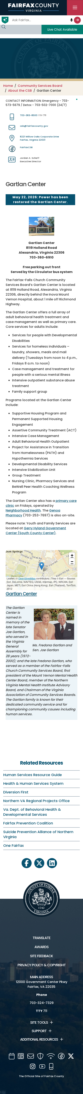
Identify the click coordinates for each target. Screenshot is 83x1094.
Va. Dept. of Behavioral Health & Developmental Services (32, 812)
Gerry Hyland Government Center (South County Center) (36, 530)
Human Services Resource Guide (32, 774)
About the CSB (20, 90)
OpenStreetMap (27, 578)
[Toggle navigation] (75, 7)
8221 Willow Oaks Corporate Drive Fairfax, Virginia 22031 (39, 138)
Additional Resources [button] (39, 1039)
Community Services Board (40, 85)
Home (8, 85)
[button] (41, 566)
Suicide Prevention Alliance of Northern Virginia (38, 834)
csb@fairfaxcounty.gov (34, 126)
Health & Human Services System (33, 783)
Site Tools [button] (39, 1022)
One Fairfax (13, 845)
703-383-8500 (28, 115)
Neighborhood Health (23, 510)
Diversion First (15, 792)
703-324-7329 (42, 1003)
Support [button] (39, 1031)
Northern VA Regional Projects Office (36, 800)
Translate (41, 937)
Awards (41, 947)
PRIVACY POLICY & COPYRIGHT (42, 965)
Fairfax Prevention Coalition (28, 823)
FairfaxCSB (26, 147)
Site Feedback (41, 956)
